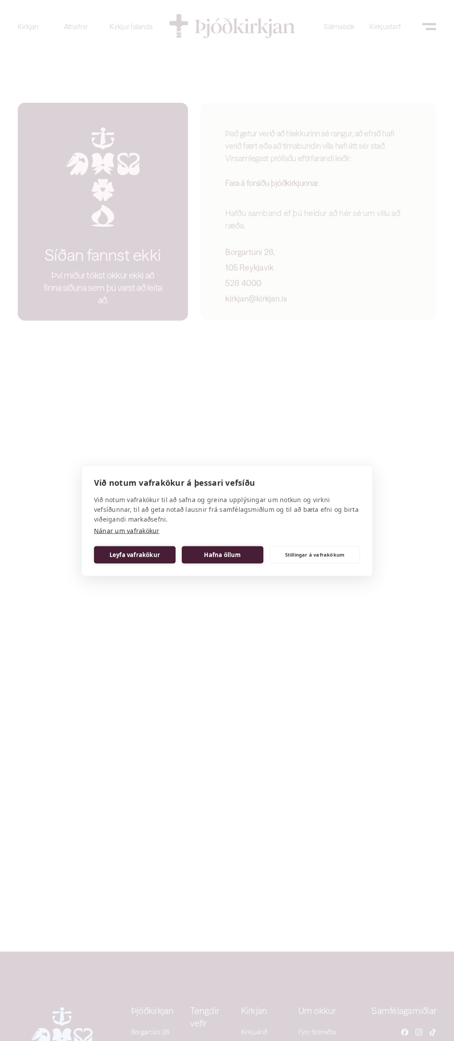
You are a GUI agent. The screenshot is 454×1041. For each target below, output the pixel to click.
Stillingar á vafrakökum (315, 554)
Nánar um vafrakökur (127, 530)
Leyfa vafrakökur (135, 555)
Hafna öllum (222, 555)
